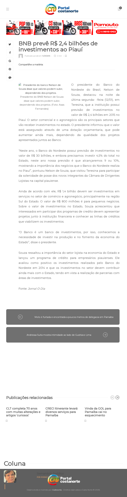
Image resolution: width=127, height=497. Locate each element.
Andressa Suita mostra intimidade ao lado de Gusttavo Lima (59, 335)
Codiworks (57, 490)
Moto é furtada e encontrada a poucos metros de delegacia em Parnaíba (74, 317)
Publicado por (32, 56)
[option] (23, 412)
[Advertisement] (63, 367)
